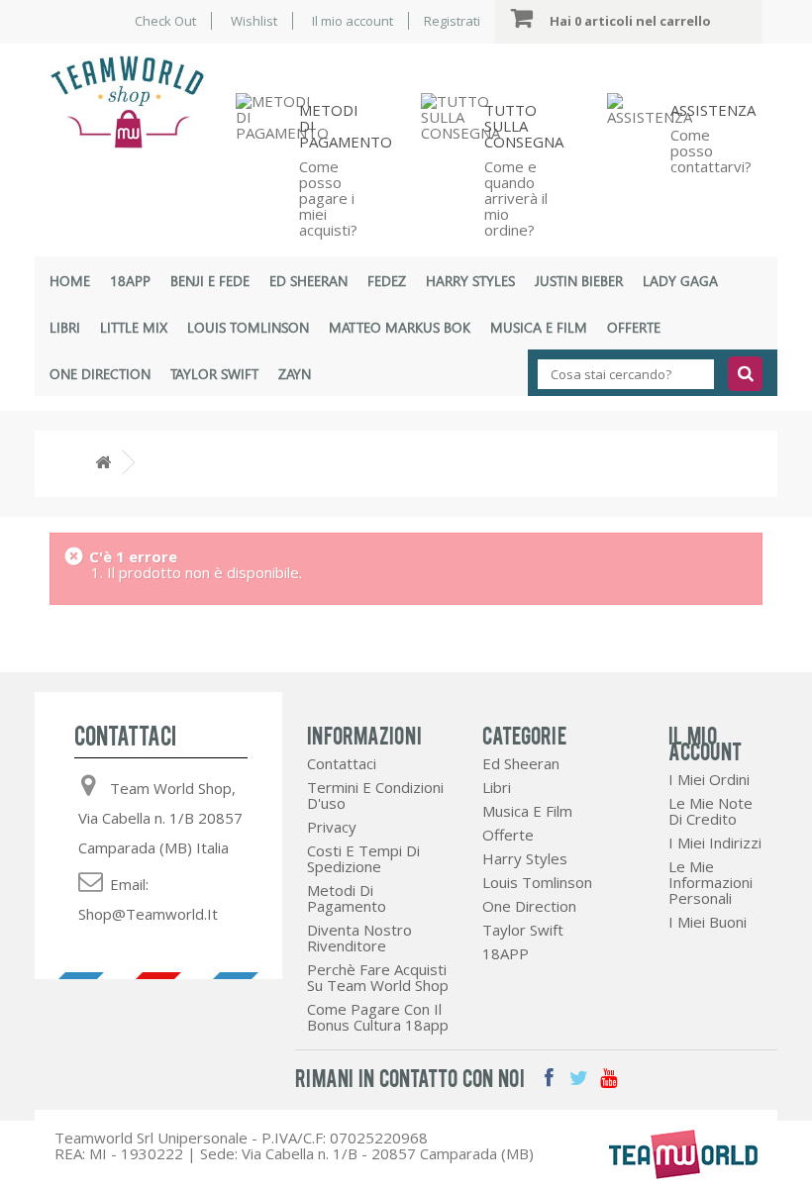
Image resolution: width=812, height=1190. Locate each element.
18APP (130, 280)
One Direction (100, 373)
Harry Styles (470, 280)
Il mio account (352, 21)
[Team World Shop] (128, 101)
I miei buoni (707, 922)
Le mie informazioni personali (710, 882)
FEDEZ (386, 280)
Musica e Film (538, 327)
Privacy (331, 827)
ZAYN (294, 373)
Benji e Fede (210, 280)
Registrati (452, 21)
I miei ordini (709, 779)
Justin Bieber (579, 280)
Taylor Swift (214, 373)
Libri (65, 327)
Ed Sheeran (308, 280)
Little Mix (133, 327)
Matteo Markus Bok (399, 327)
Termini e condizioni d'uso (375, 795)
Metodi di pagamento (346, 898)
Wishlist (254, 21)
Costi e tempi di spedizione (363, 858)
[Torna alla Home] (103, 462)
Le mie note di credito (710, 811)
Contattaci (341, 763)
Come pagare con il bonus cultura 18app (378, 1017)
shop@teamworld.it (148, 914)
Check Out (165, 21)
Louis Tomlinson (248, 327)
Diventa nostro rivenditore (359, 937)
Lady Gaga (680, 280)
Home (70, 280)
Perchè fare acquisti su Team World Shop (378, 977)
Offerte (633, 327)
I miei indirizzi (714, 842)
